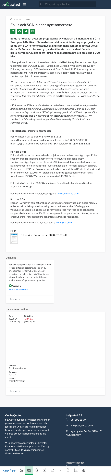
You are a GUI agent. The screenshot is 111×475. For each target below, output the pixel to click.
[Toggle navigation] (24, 4)
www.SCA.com (64, 222)
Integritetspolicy (75, 462)
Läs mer (13, 299)
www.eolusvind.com (68, 193)
